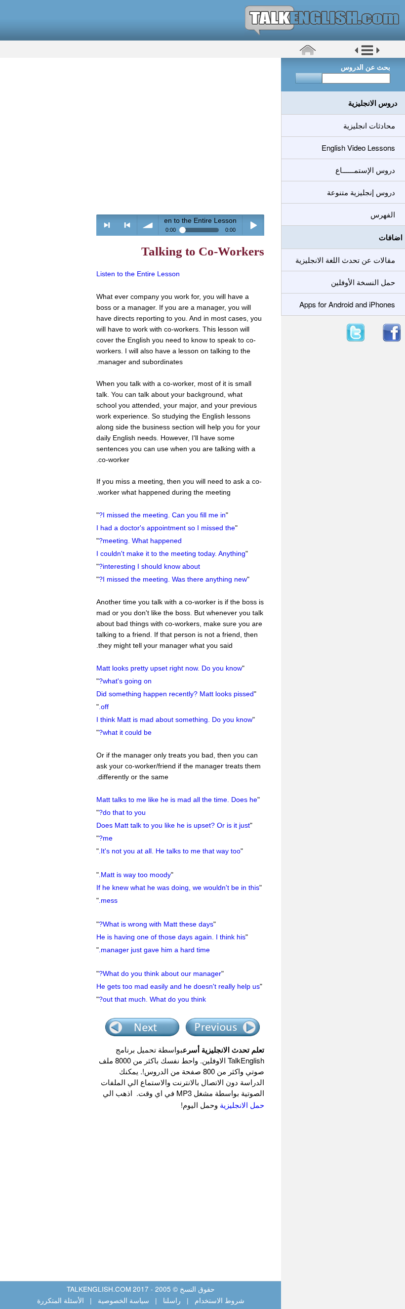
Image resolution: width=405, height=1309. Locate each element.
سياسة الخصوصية (123, 1300)
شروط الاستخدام (218, 1300)
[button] (367, 54)
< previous (127, 225)
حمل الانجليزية (241, 1104)
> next (107, 225)
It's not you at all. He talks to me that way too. (170, 851)
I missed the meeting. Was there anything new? (173, 579)
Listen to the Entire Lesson (138, 274)
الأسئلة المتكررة (61, 1300)
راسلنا (172, 1300)
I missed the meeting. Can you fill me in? (162, 515)
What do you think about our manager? (160, 973)
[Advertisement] (137, 136)
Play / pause (253, 225)
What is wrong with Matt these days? (156, 924)
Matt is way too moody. (135, 875)
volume (148, 225)
